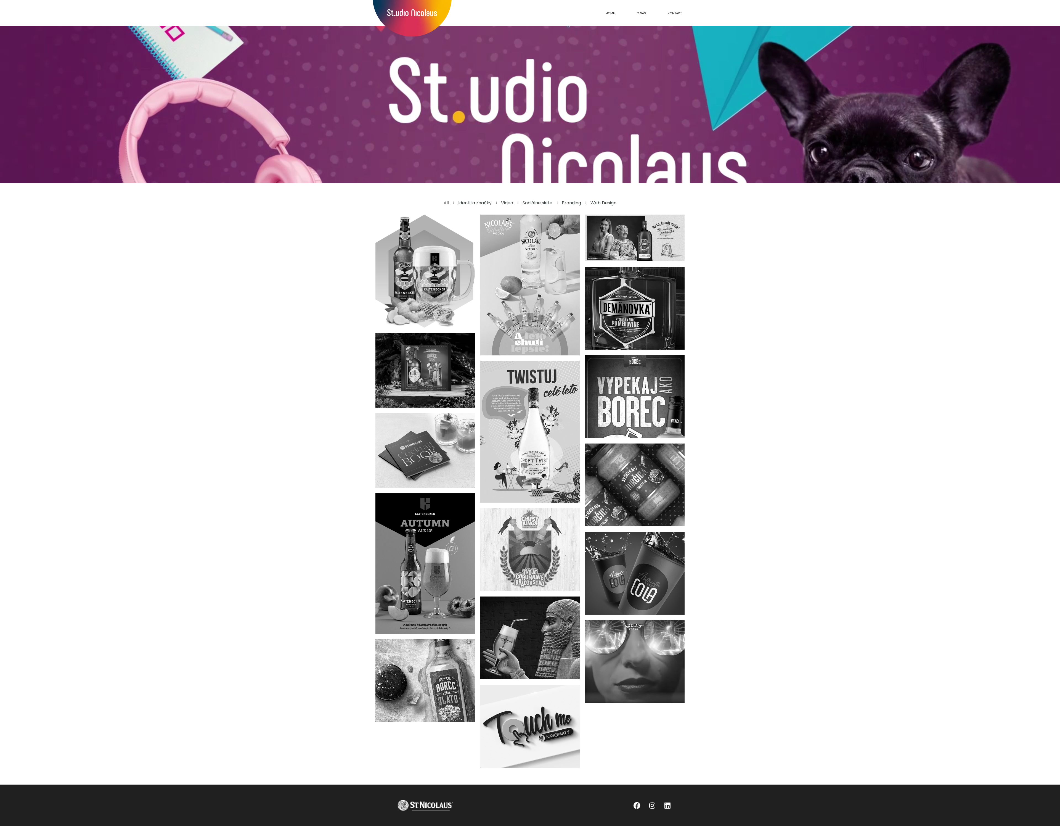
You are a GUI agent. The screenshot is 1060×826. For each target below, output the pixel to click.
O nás (641, 13)
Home (610, 13)
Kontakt (675, 13)
